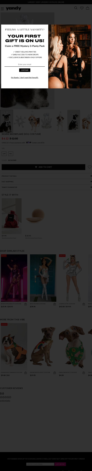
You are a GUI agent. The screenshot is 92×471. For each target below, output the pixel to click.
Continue (24, 70)
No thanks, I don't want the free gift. (24, 77)
